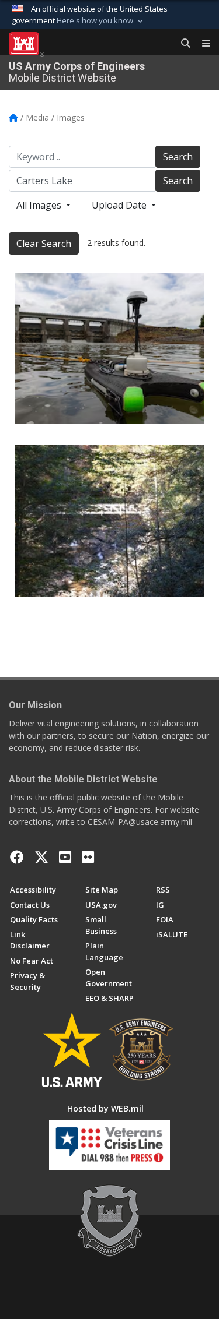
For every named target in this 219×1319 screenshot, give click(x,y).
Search (178, 156)
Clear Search (43, 243)
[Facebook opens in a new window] (17, 857)
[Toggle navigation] (201, 43)
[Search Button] (181, 43)
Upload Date (120, 205)
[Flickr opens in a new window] (88, 857)
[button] (101, 21)
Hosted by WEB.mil (105, 1108)
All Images (40, 205)
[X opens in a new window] (41, 857)
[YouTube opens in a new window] (65, 857)
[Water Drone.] (109, 348)
